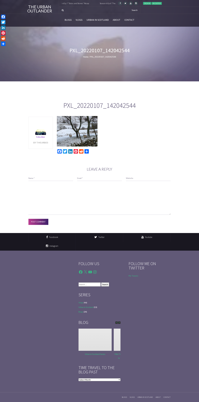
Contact (129, 20)
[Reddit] (3, 38)
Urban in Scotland (98, 20)
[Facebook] (3, 16)
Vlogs (79, 20)
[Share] (3, 44)
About (116, 20)
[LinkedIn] (3, 27)
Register (157, 3)
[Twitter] (3, 22)
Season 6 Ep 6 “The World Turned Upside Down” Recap (112, 3)
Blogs (68, 20)
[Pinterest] (3, 33)
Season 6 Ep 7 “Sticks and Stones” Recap (62, 3)
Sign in (147, 3)
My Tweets (133, 276)
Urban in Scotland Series (95, 354)
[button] (119, 322)
